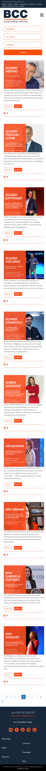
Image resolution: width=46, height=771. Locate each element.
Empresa (5, 757)
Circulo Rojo (35, 767)
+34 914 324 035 (25, 712)
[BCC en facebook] (16, 730)
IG (13, 767)
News (4, 748)
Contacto (26, 743)
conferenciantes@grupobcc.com (23, 716)
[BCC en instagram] (28, 730)
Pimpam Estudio (23, 768)
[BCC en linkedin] (34, 730)
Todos (23, 52)
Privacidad (26, 752)
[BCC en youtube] (22, 730)
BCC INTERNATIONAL (23, 722)
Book (17, 106)
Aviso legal (6, 739)
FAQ (24, 761)
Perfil (7, 106)
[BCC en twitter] (11, 730)
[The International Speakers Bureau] (17, 16)
